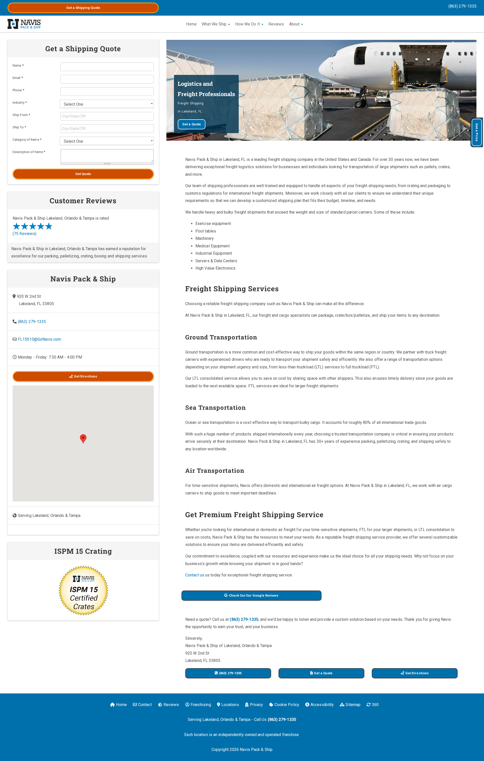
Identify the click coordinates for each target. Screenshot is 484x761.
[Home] (25, 24)
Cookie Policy (287, 704)
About (295, 24)
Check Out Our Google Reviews (254, 595)
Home (191, 24)
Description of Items (29, 152)
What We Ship (214, 24)
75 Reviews (24, 233)
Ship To (19, 127)
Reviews (276, 24)
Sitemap (353, 704)
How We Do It (248, 24)
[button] (83, 439)
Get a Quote (83, 8)
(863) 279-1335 (462, 6)
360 (375, 704)
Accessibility (322, 704)
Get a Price (477, 132)
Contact (145, 704)
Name (18, 65)
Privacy (256, 704)
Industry (20, 102)
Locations (230, 704)
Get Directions (417, 673)
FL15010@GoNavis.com (39, 339)
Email (18, 78)
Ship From (21, 115)
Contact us (194, 575)
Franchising (201, 704)
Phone (18, 90)
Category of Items (27, 139)
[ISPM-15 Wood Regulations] (83, 590)
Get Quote (83, 174)
